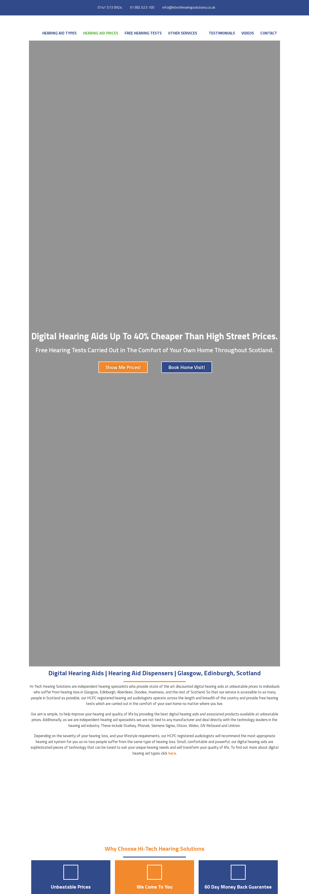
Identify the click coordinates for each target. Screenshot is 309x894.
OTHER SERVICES (182, 33)
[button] (201, 33)
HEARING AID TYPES (59, 33)
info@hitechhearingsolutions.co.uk (188, 7)
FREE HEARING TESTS (143, 33)
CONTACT (268, 33)
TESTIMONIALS (222, 33)
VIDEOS (247, 33)
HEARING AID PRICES (100, 33)
